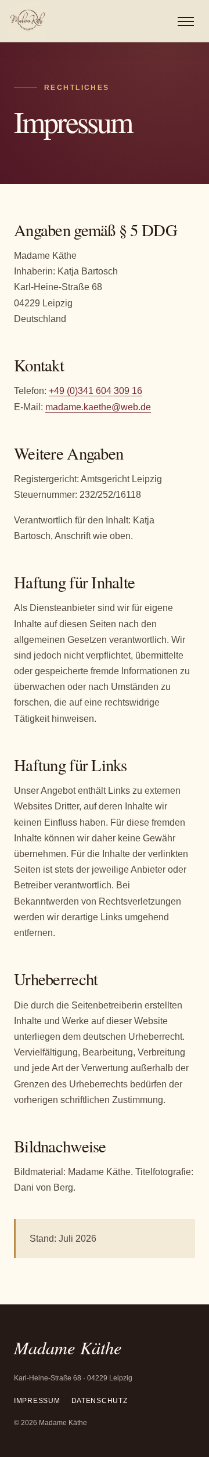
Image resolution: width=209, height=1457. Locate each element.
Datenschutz (99, 1401)
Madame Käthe (68, 1347)
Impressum (37, 1401)
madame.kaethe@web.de (98, 407)
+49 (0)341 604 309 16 (95, 391)
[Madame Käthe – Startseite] (27, 20)
